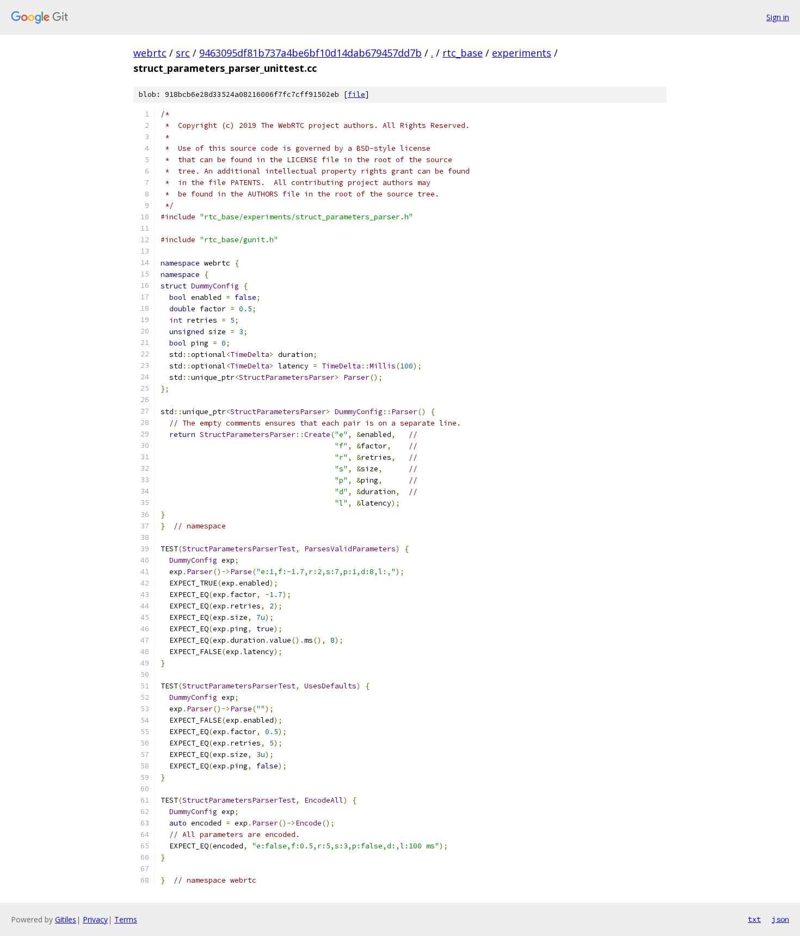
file (356, 94)
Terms (125, 919)
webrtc (150, 52)
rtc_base (462, 52)
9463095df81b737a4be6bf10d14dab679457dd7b (310, 52)
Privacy (95, 919)
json (780, 919)
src (183, 52)
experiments (521, 52)
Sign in (777, 17)
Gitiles (65, 919)
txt (754, 919)
